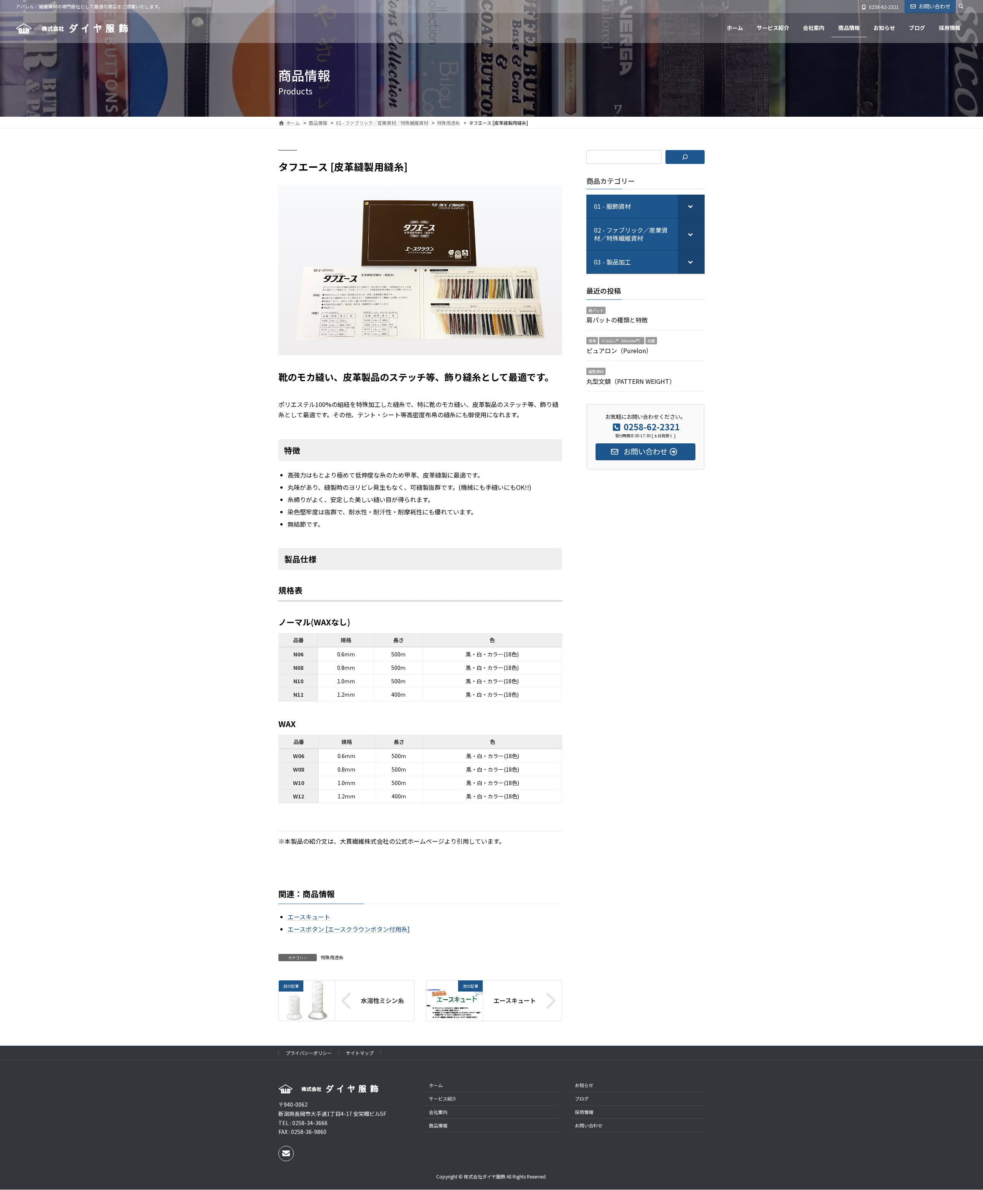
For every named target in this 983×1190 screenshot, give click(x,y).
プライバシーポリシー (309, 1053)
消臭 (592, 341)
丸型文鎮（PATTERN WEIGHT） (630, 381)
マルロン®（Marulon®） (621, 341)
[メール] (286, 1153)
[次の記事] (455, 1016)
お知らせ (584, 1085)
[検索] (685, 157)
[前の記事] (307, 1016)
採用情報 (584, 1112)
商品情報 (438, 1125)
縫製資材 (596, 371)
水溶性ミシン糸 (382, 1000)
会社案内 (438, 1112)
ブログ (582, 1099)
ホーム (436, 1085)
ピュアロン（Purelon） (619, 350)
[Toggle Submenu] (691, 206)
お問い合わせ (934, 6)
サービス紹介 (443, 1099)
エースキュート (514, 1000)
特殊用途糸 (332, 957)
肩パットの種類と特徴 (617, 319)
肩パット (596, 310)
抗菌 (651, 341)
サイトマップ (360, 1053)
